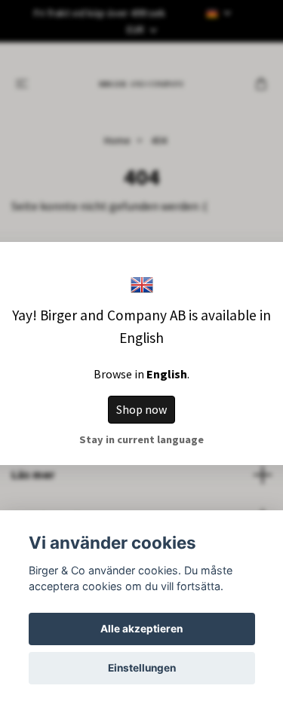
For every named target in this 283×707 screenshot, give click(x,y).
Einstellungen (142, 668)
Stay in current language (141, 439)
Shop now (141, 409)
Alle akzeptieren (141, 629)
